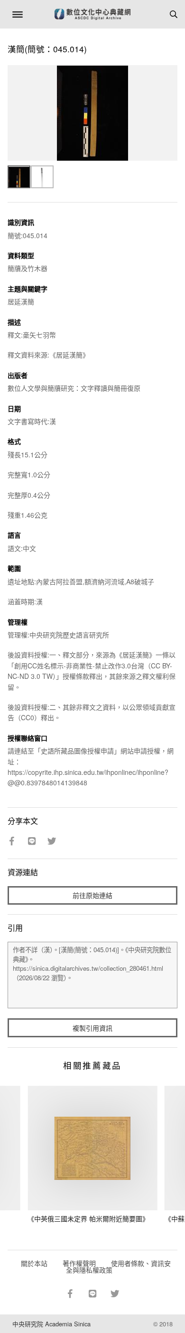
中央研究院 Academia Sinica (51, 1323)
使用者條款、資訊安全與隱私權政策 (118, 1266)
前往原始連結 (92, 895)
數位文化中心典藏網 (92, 14)
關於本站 (34, 1263)
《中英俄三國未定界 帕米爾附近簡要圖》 (88, 1218)
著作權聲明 (79, 1263)
